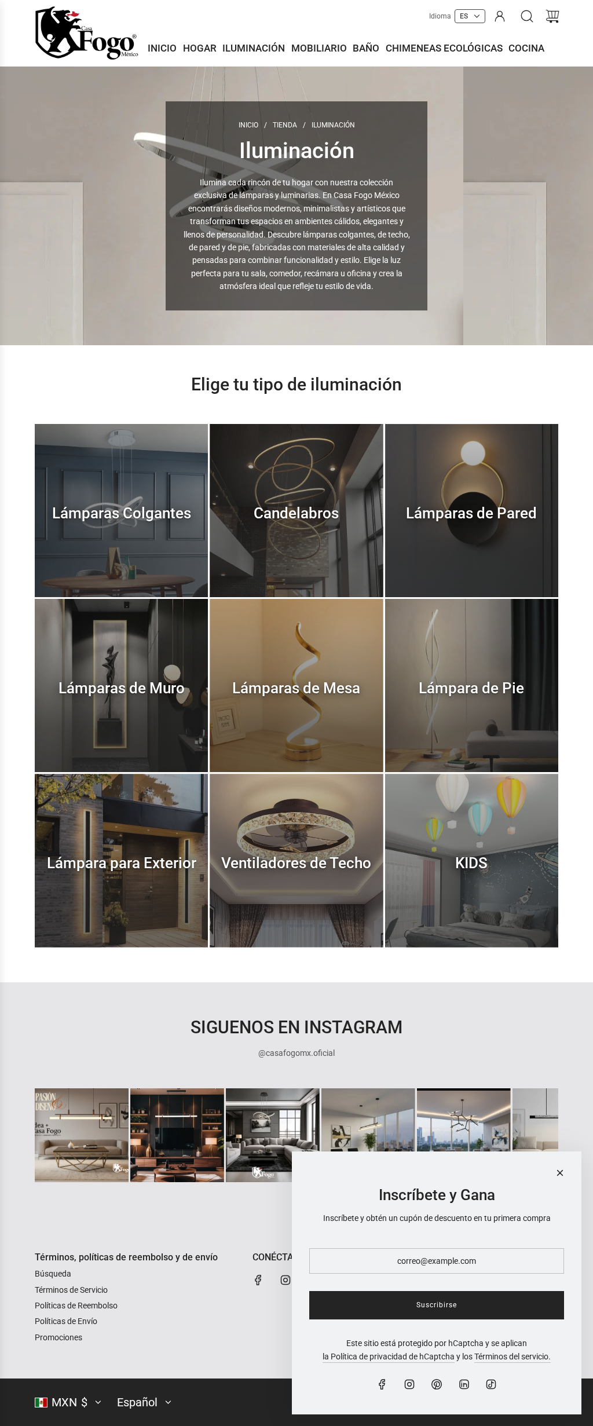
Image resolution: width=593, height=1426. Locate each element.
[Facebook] (258, 1280)
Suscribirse (436, 1305)
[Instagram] (285, 1280)
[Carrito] (552, 16)
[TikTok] (491, 1384)
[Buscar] (527, 16)
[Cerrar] (560, 1173)
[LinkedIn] (464, 1384)
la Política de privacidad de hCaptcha (389, 1356)
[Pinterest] (436, 1384)
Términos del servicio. (512, 1356)
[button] (62, 1135)
